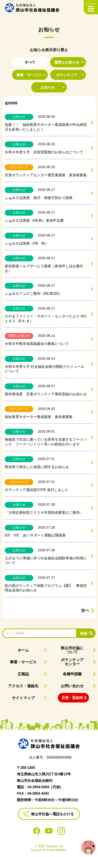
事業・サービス (28, 75)
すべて (30, 62)
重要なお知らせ (66, 62)
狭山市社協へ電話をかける (52, 814)
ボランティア (67, 75)
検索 (83, 633)
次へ (85, 610)
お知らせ (48, 87)
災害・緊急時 (72, 698)
